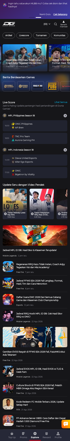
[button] (31, 17)
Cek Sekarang (60, 14)
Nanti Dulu (45, 14)
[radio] (9, 35)
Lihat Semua (61, 102)
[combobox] (47, 24)
